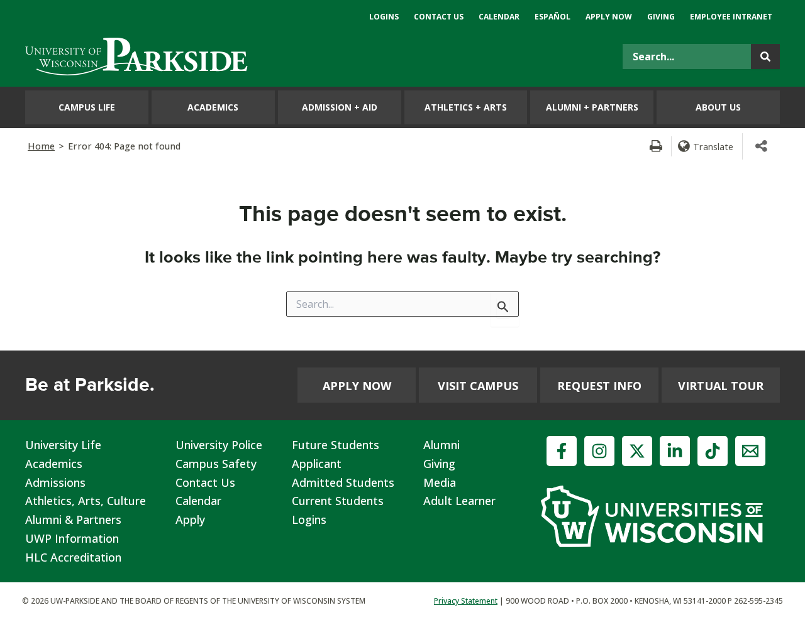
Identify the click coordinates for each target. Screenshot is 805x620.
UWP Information (72, 538)
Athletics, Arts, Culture (85, 500)
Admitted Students (343, 482)
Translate (713, 146)
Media (439, 482)
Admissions (55, 482)
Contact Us (205, 482)
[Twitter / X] (637, 451)
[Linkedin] (675, 451)
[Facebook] (562, 451)
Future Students (335, 444)
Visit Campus (478, 385)
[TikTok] (712, 451)
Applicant (316, 463)
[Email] (750, 451)
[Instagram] (599, 451)
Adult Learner (459, 500)
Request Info (599, 385)
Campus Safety (216, 463)
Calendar (198, 500)
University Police (218, 444)
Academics (53, 463)
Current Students (338, 500)
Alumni (441, 444)
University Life (63, 444)
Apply (190, 519)
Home (41, 146)
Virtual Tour (720, 385)
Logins (309, 519)
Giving (439, 463)
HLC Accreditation (73, 557)
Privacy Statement (465, 601)
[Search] (765, 56)
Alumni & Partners (73, 519)
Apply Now (357, 385)
